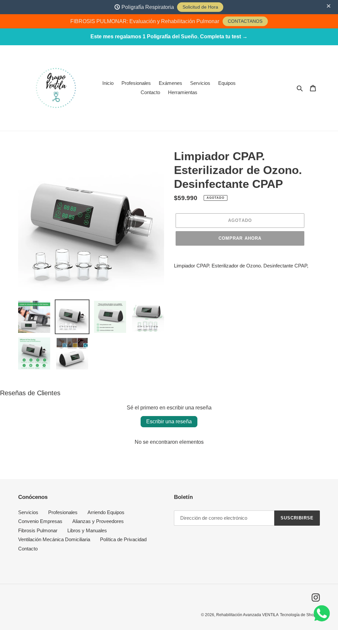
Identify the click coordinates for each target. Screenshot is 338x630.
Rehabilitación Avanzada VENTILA (247, 614)
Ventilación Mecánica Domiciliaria (54, 539)
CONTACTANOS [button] (245, 21)
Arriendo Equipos (105, 512)
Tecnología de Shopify (300, 614)
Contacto (28, 548)
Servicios (28, 512)
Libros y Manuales (87, 530)
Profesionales (63, 512)
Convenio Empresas (40, 521)
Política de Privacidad (123, 539)
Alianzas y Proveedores (98, 521)
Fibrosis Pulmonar (37, 530)
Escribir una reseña (169, 421)
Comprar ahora (240, 238)
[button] (329, 6)
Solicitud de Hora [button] (200, 7)
